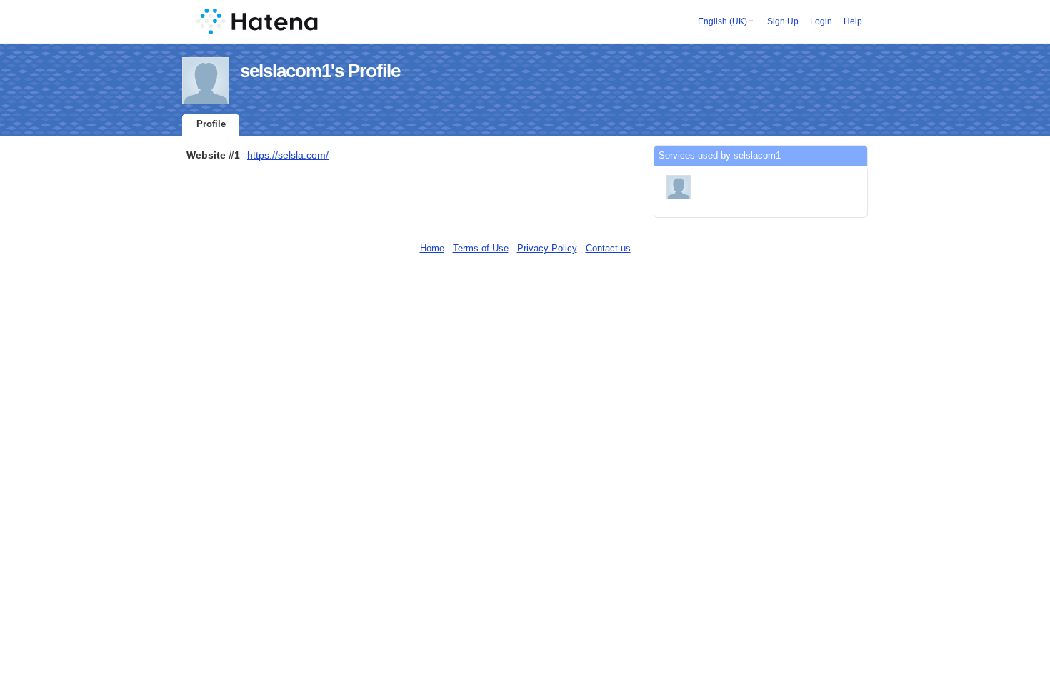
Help (853, 21)
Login (821, 21)
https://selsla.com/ (288, 155)
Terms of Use (481, 248)
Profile (211, 124)
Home (432, 248)
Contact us (608, 248)
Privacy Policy (547, 248)
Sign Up (783, 21)
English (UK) (722, 21)
